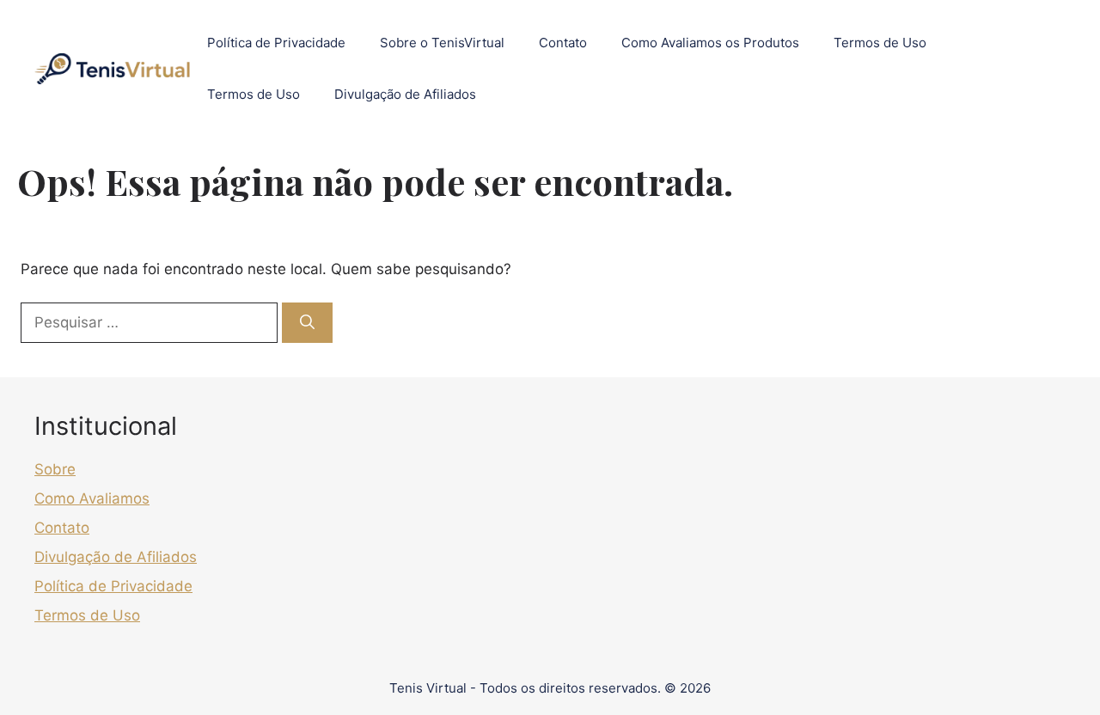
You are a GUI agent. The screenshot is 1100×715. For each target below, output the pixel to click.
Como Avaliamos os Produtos (710, 42)
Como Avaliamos (92, 498)
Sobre (55, 469)
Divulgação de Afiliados (405, 94)
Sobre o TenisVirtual (442, 42)
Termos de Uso (880, 42)
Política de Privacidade (276, 42)
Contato (563, 42)
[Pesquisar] (307, 323)
